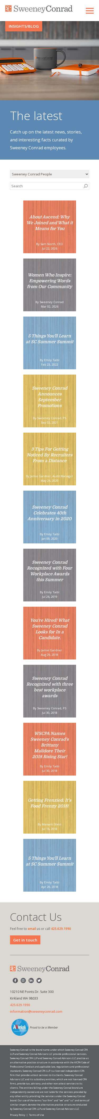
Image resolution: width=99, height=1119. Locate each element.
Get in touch (25, 940)
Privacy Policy (17, 1115)
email (32, 928)
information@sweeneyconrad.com (36, 1011)
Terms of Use (36, 1115)
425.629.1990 (61, 928)
